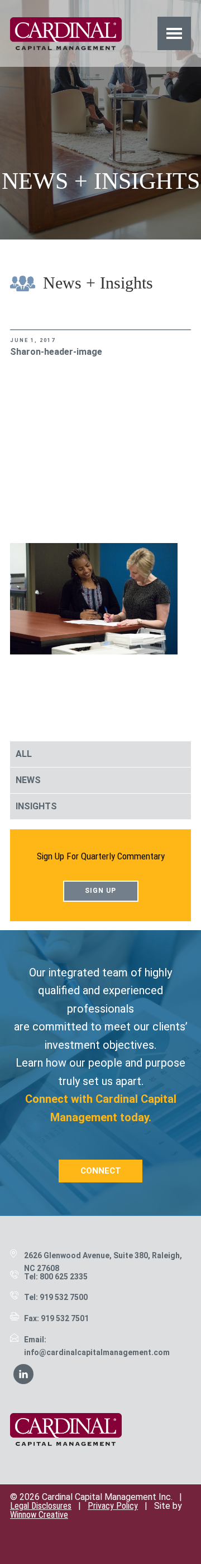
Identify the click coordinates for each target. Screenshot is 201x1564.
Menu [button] (174, 33)
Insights (36, 806)
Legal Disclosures (40, 1506)
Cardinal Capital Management (66, 33)
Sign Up (100, 891)
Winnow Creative (39, 1514)
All (24, 754)
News (28, 780)
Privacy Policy (113, 1506)
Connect (100, 1171)
